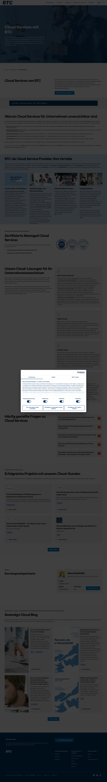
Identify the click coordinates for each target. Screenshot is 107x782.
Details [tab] (53, 377)
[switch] (45, 401)
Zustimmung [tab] (31, 377)
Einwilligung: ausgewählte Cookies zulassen (53, 408)
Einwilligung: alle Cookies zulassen (74, 408)
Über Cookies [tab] (75, 377)
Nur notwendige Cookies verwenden (32, 408)
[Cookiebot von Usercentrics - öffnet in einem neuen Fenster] (78, 373)
